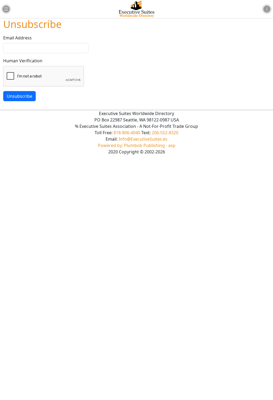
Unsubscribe (19, 96)
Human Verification (22, 61)
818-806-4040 (127, 133)
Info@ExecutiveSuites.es (143, 139)
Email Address (17, 38)
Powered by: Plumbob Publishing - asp (136, 145)
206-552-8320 (165, 133)
